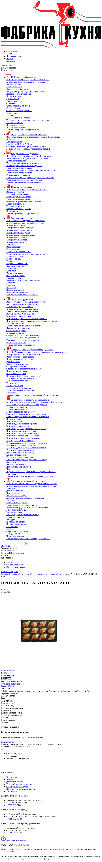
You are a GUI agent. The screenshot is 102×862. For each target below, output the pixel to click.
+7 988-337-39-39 (14, 819)
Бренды (9, 54)
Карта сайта (11, 791)
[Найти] (27, 543)
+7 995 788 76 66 (13, 805)
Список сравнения (14, 565)
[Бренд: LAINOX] (6, 679)
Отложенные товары (15, 567)
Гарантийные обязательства (19, 784)
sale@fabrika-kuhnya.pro (17, 840)
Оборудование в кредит (17, 786)
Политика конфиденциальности (20, 789)
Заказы (9, 562)
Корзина (5, 553)
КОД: (3, 589)
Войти (4, 571)
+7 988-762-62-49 (14, 833)
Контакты (10, 61)
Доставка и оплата (14, 56)
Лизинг (9, 58)
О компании (12, 51)
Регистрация (12, 571)
